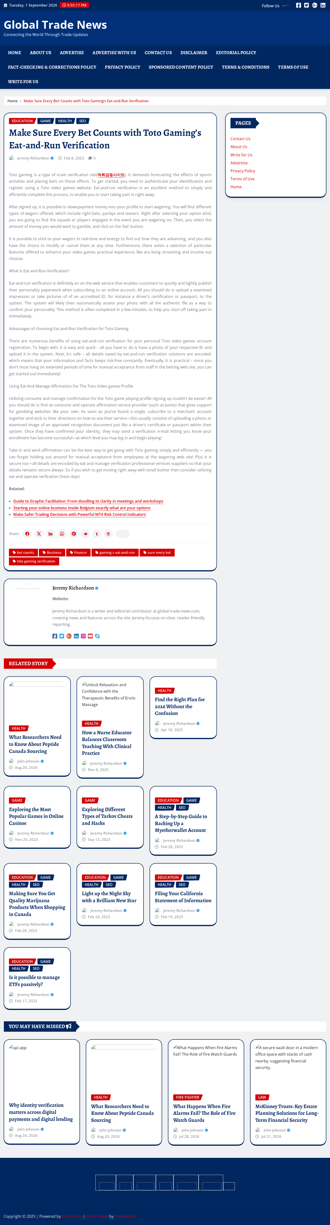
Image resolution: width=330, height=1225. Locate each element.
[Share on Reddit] (85, 533)
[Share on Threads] (108, 533)
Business (54, 552)
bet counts (25, 552)
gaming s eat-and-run (117, 552)
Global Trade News (55, 24)
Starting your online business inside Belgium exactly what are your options (82, 508)
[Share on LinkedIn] (50, 533)
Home (14, 52)
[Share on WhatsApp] (62, 533)
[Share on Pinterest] (73, 533)
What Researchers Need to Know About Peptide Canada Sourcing (35, 744)
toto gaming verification (36, 561)
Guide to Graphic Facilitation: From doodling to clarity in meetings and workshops (88, 501)
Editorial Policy (236, 52)
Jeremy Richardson (33, 158)
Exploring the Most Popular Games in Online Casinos (36, 816)
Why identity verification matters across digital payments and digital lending (41, 1112)
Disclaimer (194, 52)
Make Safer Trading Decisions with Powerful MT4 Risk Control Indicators (79, 514)
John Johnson (28, 761)
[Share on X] (38, 533)
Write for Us (23, 81)
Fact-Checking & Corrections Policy (52, 67)
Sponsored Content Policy (181, 67)
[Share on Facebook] (27, 533)
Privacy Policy (122, 67)
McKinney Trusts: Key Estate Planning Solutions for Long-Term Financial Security (287, 1113)
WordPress (72, 1216)
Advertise (72, 52)
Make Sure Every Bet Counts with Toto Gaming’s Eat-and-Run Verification (86, 100)
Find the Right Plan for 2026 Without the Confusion (180, 706)
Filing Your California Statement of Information (183, 897)
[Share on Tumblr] (96, 533)
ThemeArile (125, 1216)
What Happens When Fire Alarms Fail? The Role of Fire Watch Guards (204, 1113)
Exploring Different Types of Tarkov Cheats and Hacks (107, 816)
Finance (80, 552)
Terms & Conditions (246, 67)
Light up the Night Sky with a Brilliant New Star (109, 897)
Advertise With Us (114, 52)
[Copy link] (122, 533)
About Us (40, 52)
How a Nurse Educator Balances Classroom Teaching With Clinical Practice (107, 743)
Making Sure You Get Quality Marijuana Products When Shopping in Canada (37, 904)
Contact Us (158, 52)
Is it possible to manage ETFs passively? (34, 981)
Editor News (97, 1216)
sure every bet (159, 552)
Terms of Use (293, 67)
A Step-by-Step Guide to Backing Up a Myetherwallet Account (181, 823)
